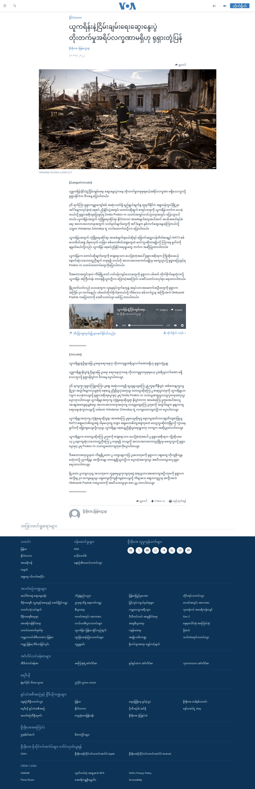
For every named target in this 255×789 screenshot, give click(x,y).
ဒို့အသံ (186, 630)
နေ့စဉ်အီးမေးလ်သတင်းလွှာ (88, 562)
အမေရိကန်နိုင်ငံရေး (31, 623)
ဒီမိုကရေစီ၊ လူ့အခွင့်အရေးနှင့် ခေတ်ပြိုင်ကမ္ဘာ (44, 602)
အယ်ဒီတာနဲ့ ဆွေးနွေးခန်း (33, 595)
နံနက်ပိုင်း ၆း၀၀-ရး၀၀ (32, 682)
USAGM (25, 773)
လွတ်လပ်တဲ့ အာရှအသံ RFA (89, 773)
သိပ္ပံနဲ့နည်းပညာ (83, 595)
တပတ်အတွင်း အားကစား (88, 616)
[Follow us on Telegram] (163, 550)
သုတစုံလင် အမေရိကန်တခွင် (198, 609)
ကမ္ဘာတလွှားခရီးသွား (140, 609)
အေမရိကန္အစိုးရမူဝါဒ (85, 780)
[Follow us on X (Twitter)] (139, 550)
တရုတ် (24, 569)
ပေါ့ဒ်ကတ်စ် (80, 555)
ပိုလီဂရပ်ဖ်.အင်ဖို (137, 708)
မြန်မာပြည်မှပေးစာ (138, 595)
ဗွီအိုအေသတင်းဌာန (130, 314)
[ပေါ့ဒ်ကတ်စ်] (180, 550)
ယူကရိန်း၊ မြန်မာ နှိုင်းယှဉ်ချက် (91, 630)
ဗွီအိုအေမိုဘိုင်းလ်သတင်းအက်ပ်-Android (150, 753)
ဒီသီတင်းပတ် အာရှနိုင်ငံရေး (143, 616)
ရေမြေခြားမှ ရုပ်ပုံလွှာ (140, 701)
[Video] (225, 6)
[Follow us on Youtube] (147, 550)
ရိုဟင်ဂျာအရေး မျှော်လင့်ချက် (144, 644)
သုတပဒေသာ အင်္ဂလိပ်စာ (196, 663)
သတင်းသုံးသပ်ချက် (31, 609)
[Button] (180, 65)
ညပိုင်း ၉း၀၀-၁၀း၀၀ (85, 682)
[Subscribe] (188, 550)
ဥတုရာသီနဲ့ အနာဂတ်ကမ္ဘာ (88, 602)
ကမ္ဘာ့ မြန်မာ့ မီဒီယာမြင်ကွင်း (35, 644)
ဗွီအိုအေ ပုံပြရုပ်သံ (138, 715)
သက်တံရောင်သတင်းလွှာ (196, 637)
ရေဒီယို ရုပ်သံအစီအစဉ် (33, 708)
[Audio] (214, 6)
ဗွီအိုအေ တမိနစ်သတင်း (195, 701)
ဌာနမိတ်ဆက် (28, 734)
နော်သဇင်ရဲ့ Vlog (192, 708)
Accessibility (135, 780)
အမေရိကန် (26, 562)
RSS (76, 549)
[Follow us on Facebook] (131, 550)
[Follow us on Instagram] (155, 550)
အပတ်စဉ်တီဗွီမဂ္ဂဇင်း (31, 715)
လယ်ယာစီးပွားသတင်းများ (88, 623)
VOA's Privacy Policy (140, 773)
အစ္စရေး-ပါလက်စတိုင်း (32, 576)
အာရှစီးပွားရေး (136, 623)
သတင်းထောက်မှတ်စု (32, 630)
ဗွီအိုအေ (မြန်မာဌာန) (79, 48)
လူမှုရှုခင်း (80, 644)
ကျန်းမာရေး (135, 630)
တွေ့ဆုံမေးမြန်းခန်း (84, 715)
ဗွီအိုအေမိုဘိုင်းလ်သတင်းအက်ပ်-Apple (95, 753)
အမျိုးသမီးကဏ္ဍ (137, 637)
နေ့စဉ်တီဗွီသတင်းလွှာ (32, 701)
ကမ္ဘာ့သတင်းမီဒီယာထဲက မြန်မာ (37, 637)
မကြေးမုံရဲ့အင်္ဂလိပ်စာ (86, 663)
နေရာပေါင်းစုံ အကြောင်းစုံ (196, 623)
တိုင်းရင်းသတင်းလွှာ (193, 595)
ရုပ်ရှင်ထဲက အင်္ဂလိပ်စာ (141, 663)
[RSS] (172, 550)
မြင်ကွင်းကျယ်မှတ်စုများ (141, 602)
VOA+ (24, 753)
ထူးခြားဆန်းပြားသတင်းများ (89, 637)
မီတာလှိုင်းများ (82, 734)
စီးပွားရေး (80, 609)
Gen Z (186, 616)
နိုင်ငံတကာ (75, 17)
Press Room (27, 780)
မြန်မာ (24, 549)
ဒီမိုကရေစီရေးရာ (29, 616)
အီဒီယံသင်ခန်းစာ (29, 663)
